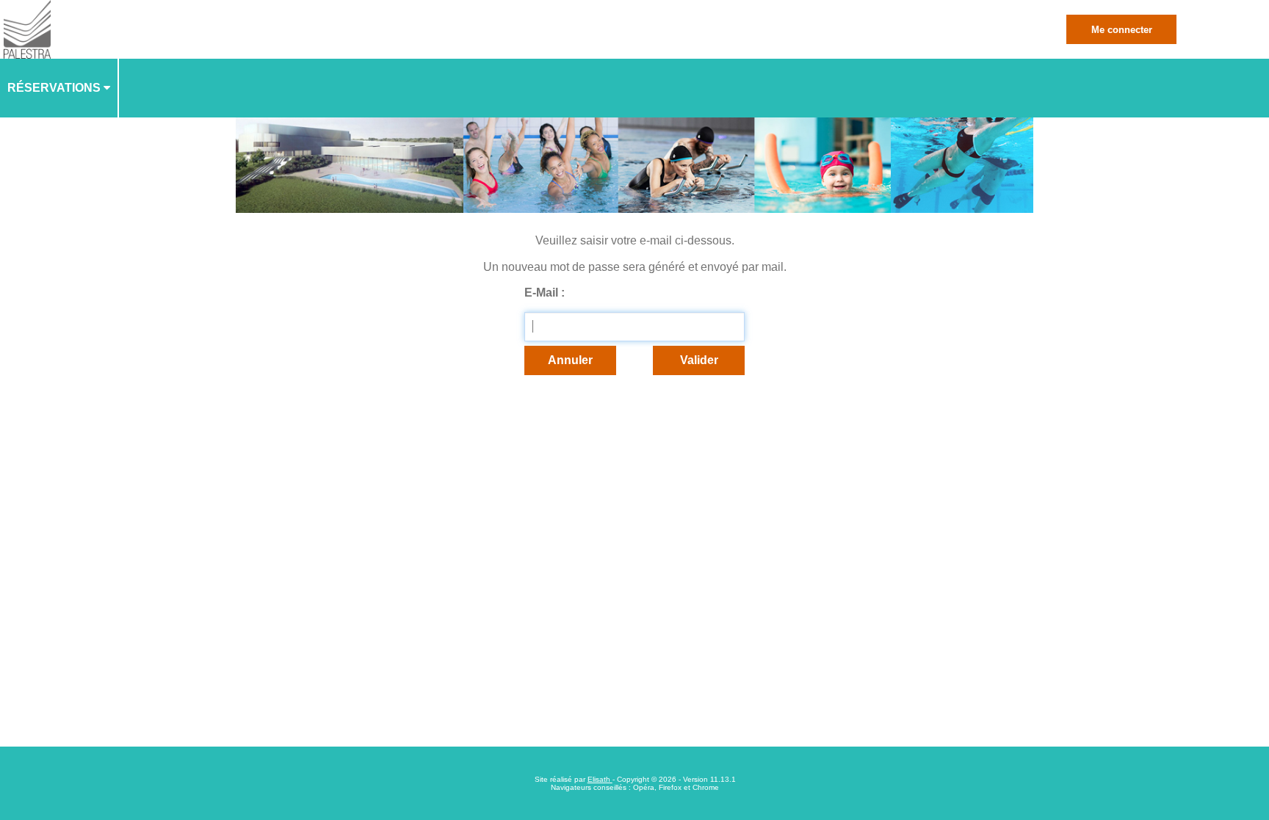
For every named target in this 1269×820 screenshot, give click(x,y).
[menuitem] (59, 88)
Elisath (600, 779)
